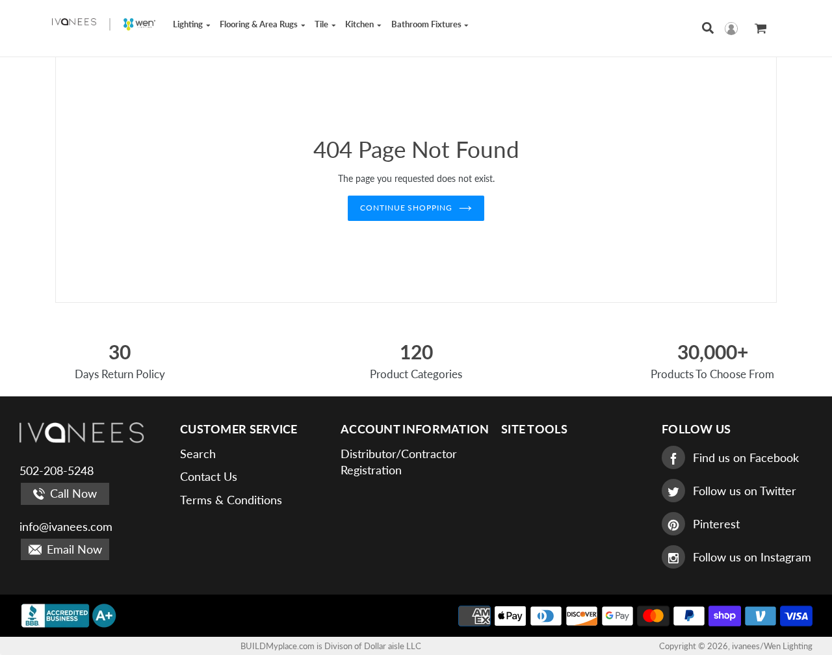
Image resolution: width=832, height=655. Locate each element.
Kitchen (360, 24)
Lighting (189, 24)
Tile (322, 24)
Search (198, 453)
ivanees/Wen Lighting (772, 646)
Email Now (73, 549)
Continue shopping (406, 207)
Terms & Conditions (231, 500)
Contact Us (208, 476)
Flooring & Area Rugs (260, 24)
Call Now (72, 493)
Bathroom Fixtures (427, 24)
